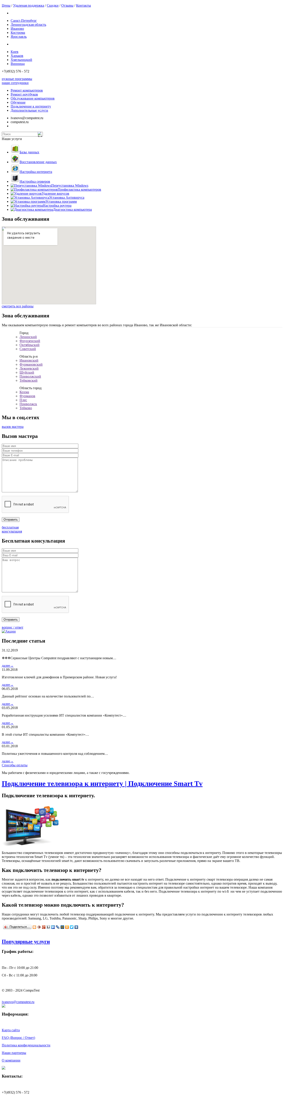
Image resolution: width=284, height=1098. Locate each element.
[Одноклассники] (67, 927)
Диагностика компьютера (72, 209)
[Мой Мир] (62, 927)
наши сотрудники (15, 83)
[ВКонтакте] (76, 927)
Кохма (24, 392)
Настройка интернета (36, 172)
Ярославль (19, 36)
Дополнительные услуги (29, 110)
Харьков (17, 56)
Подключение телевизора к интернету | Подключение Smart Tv (102, 783)
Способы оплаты (15, 765)
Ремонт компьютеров (27, 90)
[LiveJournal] (57, 927)
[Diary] (39, 927)
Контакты (83, 5)
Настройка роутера (57, 205)
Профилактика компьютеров (79, 189)
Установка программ (61, 201)
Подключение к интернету (31, 106)
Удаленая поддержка (28, 5)
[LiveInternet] (48, 927)
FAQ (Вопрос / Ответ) (18, 1038)
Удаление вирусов (55, 193)
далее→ (8, 665)
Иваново (17, 28)
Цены (6, 5)
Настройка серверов (35, 181)
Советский (28, 349)
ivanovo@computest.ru (18, 1002)
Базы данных (29, 152)
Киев (14, 52)
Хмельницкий (21, 60)
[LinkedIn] (53, 927)
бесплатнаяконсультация (12, 529)
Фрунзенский (30, 341)
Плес (23, 400)
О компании (11, 1060)
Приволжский (30, 376)
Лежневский (29, 368)
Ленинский (28, 337)
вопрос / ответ (12, 627)
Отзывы (67, 5)
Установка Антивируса (66, 197)
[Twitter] (71, 927)
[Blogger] (34, 927)
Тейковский (28, 380)
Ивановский (29, 360)
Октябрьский (29, 345)
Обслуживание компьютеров (33, 98)
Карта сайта (11, 1030)
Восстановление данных (38, 162)
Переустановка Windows (69, 185)
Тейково (26, 408)
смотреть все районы (18, 306)
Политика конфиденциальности (26, 1045)
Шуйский (27, 372)
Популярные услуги (26, 941)
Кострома (18, 32)
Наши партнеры (14, 1053)
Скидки (53, 5)
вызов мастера (13, 427)
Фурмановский (31, 364)
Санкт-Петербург (24, 20)
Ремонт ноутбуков (24, 94)
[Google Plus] (43, 927)
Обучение (18, 102)
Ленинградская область (28, 24)
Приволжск (28, 404)
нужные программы (17, 79)
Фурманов (27, 396)
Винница (18, 64)
